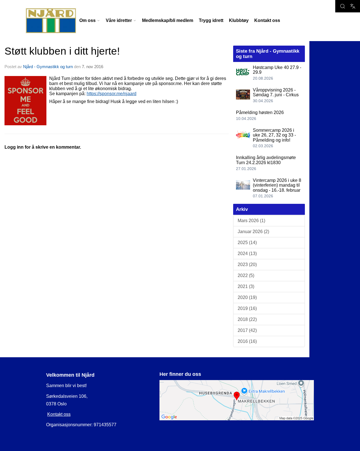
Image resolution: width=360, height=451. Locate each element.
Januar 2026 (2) (253, 231)
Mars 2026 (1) (251, 220)
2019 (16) (247, 308)
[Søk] (343, 6)
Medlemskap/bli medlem (167, 20)
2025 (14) (247, 242)
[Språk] (353, 6)
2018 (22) (247, 319)
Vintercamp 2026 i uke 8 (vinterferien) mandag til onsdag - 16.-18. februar (277, 185)
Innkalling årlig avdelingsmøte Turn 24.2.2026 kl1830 (266, 160)
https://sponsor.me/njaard (111, 93)
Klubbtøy (239, 20)
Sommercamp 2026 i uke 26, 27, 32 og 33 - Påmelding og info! (274, 135)
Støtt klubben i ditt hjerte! (62, 51)
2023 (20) (247, 264)
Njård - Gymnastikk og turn (48, 66)
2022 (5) (246, 275)
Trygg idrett (211, 20)
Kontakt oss (267, 20)
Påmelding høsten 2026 (260, 112)
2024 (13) (247, 253)
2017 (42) (247, 330)
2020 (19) (247, 297)
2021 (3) (246, 286)
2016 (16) (247, 341)
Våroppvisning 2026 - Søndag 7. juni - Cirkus (276, 92)
